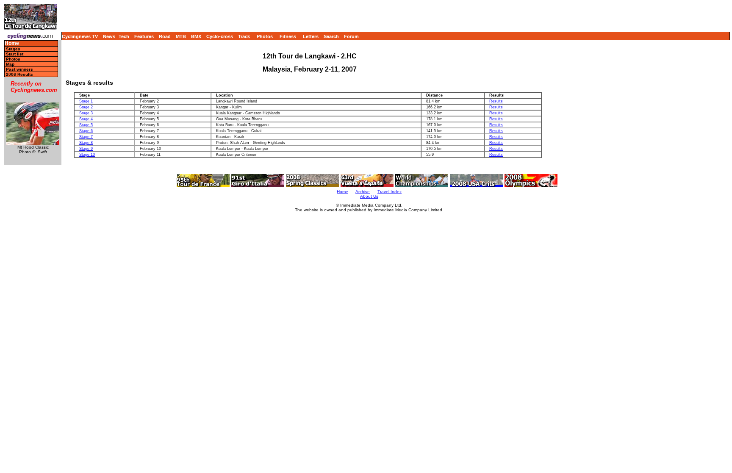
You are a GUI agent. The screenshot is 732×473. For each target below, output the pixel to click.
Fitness (288, 36)
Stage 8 (86, 143)
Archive (362, 191)
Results (496, 101)
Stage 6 (86, 131)
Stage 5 (86, 125)
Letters (311, 36)
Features (144, 36)
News (109, 36)
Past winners (19, 69)
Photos (265, 36)
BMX (196, 36)
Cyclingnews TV (80, 36)
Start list (14, 54)
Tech (124, 36)
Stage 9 (86, 149)
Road (165, 36)
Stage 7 (86, 137)
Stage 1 (86, 101)
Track (244, 36)
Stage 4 (86, 119)
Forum (351, 36)
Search (331, 36)
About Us (369, 196)
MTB (181, 36)
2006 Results (19, 74)
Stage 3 (86, 113)
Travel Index (389, 191)
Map (10, 64)
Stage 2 (86, 107)
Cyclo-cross (219, 36)
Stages (13, 49)
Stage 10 (87, 154)
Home (12, 43)
